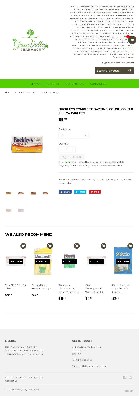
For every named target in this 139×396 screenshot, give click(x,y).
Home (8, 92)
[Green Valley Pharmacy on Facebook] (125, 377)
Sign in (106, 63)
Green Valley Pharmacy (26, 389)
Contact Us (98, 83)
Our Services (74, 83)
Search (36, 83)
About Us (53, 83)
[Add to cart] (23, 246)
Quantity (64, 143)
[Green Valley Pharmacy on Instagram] (130, 377)
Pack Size (64, 129)
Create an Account (124, 63)
